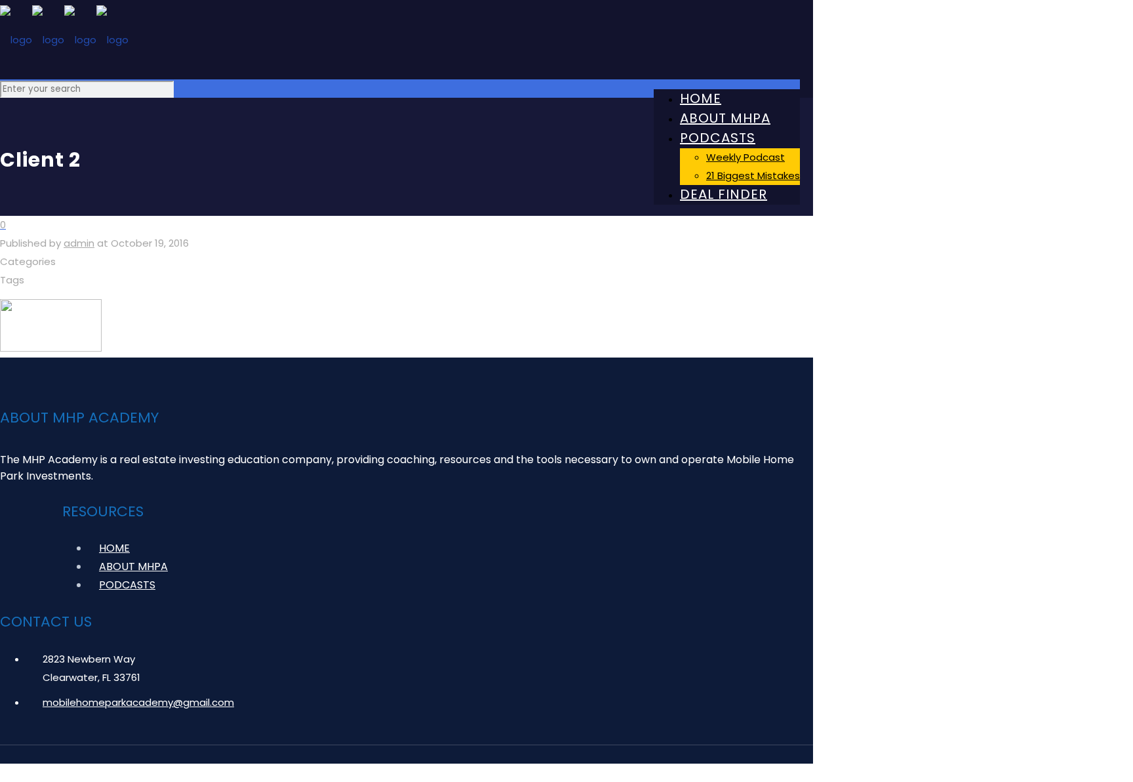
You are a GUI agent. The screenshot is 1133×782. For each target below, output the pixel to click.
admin (79, 243)
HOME (114, 548)
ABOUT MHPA (133, 566)
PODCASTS (127, 584)
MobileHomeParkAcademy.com (165, 772)
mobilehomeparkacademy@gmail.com (138, 702)
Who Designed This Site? (740, 772)
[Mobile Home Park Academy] (400, 39)
